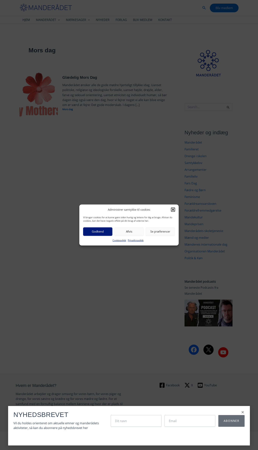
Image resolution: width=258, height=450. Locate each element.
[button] (173, 210)
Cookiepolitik (119, 240)
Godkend (98, 232)
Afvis (129, 232)
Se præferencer (160, 232)
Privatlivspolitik (136, 240)
